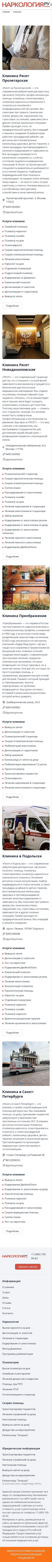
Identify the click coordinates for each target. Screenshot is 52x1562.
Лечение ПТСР (10, 1389)
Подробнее (12, 305)
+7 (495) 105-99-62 (38, 1256)
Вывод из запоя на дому (15, 1424)
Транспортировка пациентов (18, 1409)
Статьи (6, 1308)
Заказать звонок (27, 1266)
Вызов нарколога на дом (16, 1327)
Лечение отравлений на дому (19, 1414)
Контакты (7, 1313)
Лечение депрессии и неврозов (20, 1378)
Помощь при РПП (12, 1384)
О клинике (8, 1287)
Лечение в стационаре (15, 1338)
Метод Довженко (12, 1348)
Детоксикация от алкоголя (17, 1333)
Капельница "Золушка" (15, 1435)
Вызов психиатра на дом (16, 1368)
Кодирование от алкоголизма (19, 1343)
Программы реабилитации (17, 1354)
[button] (22, 67)
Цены (5, 1297)
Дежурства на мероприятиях (18, 1430)
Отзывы (6, 1302)
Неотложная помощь (14, 1419)
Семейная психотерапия (16, 1373)
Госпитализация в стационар (18, 1394)
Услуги (6, 1292)
